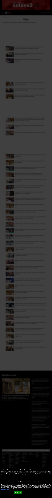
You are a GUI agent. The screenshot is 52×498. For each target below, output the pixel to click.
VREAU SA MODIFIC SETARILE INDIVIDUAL (18, 495)
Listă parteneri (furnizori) (5, 489)
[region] (26, 483)
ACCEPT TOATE (18, 492)
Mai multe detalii (48, 473)
